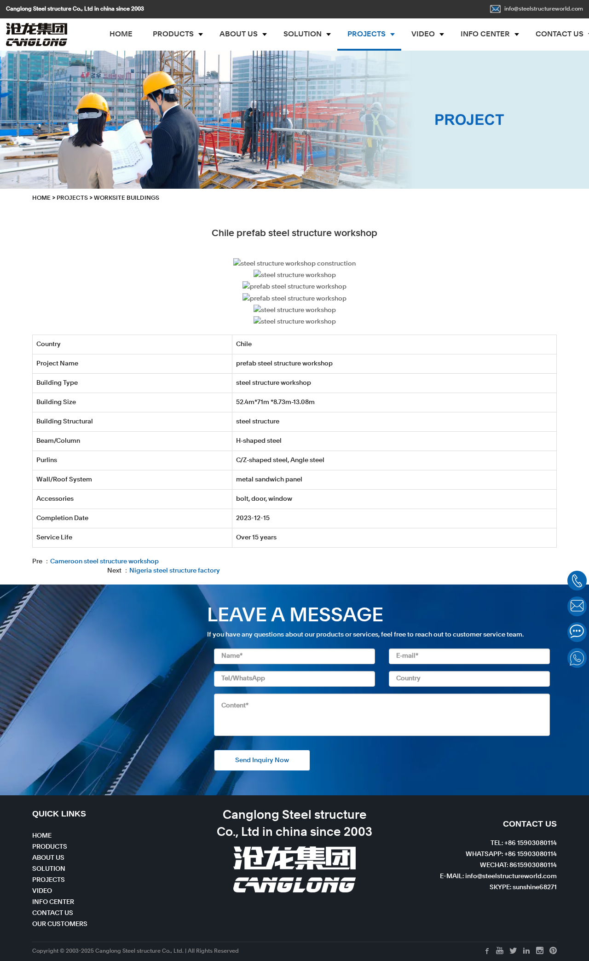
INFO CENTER (485, 34)
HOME (121, 34)
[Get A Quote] (577, 632)
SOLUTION (302, 34)
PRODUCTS (173, 34)
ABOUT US (238, 34)
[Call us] (577, 580)
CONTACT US (52, 913)
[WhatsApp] (577, 658)
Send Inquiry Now (262, 760)
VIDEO (423, 34)
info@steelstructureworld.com (543, 9)
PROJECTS (366, 34)
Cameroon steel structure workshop (104, 561)
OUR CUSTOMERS (59, 924)
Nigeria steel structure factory (174, 570)
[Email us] (577, 606)
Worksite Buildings (126, 198)
